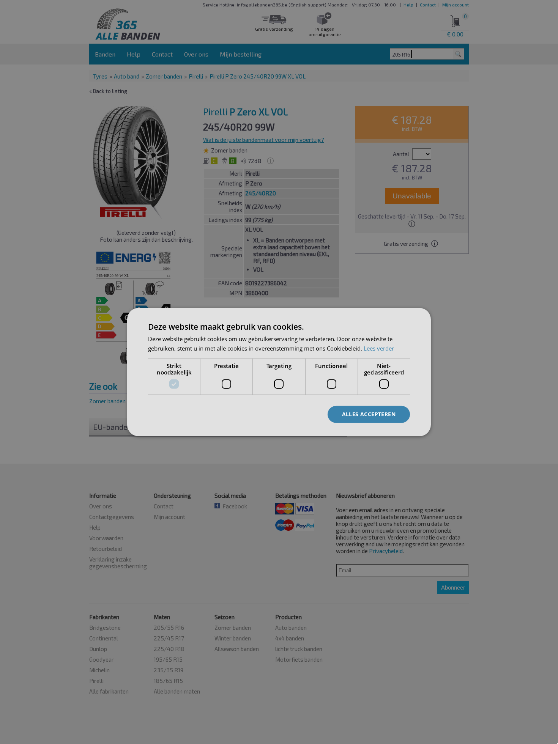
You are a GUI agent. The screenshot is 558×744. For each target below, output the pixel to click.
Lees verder (379, 348)
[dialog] (279, 372)
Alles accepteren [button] (369, 414)
